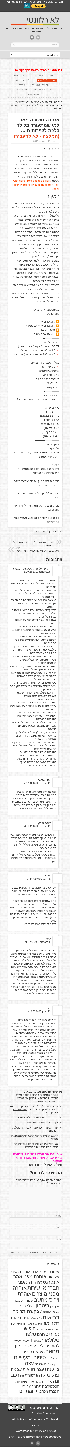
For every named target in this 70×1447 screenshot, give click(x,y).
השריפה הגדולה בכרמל (48, 1329)
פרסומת (31, 1375)
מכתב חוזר (38, 75)
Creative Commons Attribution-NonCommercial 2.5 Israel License (35, 1419)
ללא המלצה (33, 94)
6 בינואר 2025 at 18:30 (39, 879)
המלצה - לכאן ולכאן (39, 85)
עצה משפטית (44, 1364)
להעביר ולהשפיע (22, 1341)
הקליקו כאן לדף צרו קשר (45, 1164)
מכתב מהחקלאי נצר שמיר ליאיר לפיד (37, 549)
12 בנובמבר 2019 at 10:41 (37, 783)
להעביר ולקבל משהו (41, 1345)
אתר (58, 1239)
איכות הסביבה (23, 1300)
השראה (16, 1323)
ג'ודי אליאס (44, 780)
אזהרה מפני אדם (45, 1271)
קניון (22, 1376)
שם (59, 1215)
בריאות (51, 1317)
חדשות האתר (22, 89)
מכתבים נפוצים (21, 75)
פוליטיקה (49, 1375)
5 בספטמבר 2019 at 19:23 (37, 571)
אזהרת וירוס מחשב (38, 1297)
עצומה (16, 1369)
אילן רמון (54, 1306)
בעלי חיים (27, 1306)
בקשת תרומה (25, 1311)
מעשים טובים (33, 1352)
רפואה (42, 1382)
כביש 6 (35, 1340)
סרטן (56, 1364)
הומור (48, 1323)
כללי (51, 75)
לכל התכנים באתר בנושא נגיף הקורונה (38, 70)
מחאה (52, 1351)
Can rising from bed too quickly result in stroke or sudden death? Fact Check (35, 184)
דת (56, 1323)
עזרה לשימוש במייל (42, 89)
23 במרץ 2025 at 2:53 (39, 1011)
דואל (58, 1227)
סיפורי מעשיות (30, 1357)
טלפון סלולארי (41, 1337)
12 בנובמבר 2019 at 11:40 (37, 826)
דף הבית (47, 102)
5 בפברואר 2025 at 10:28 (38, 942)
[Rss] (38, 37)
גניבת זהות (20, 1318)
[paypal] (32, 37)
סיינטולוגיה (53, 1358)
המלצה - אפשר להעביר (21, 80)
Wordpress (22, 1430)
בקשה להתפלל (49, 1311)
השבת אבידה (32, 1323)
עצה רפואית (40, 531)
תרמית (22, 85)
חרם (41, 1334)
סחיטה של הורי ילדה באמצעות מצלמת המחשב (32, 542)
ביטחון (42, 1305)
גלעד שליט (36, 1318)
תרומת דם (29, 1391)
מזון (18, 1345)
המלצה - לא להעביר (47, 80)
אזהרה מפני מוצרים (36, 1291)
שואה (33, 1381)
